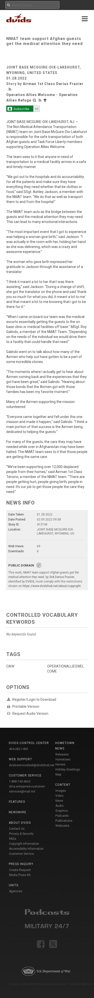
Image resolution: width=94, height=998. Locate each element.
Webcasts (62, 826)
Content (62, 784)
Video (59, 796)
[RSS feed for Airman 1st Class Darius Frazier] (10, 89)
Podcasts (62, 816)
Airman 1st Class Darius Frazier (53, 84)
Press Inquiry (21, 864)
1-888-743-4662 (20, 781)
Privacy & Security (21, 834)
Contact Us (17, 828)
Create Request (20, 870)
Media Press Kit (20, 875)
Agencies (15, 891)
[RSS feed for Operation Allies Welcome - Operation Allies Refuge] (40, 100)
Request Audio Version (30, 714)
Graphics (61, 810)
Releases (62, 754)
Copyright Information (24, 844)
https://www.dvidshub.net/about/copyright (52, 586)
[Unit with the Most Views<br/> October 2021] (45, 100)
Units (13, 885)
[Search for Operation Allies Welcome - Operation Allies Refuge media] (34, 100)
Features (17, 802)
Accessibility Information (26, 848)
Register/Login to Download (34, 700)
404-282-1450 (18, 749)
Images (60, 790)
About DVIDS (20, 822)
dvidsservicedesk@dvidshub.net (31, 765)
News (59, 800)
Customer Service (21, 854)
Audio (59, 806)
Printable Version (25, 706)
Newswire (17, 812)
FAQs (12, 838)
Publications (63, 820)
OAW (10, 666)
